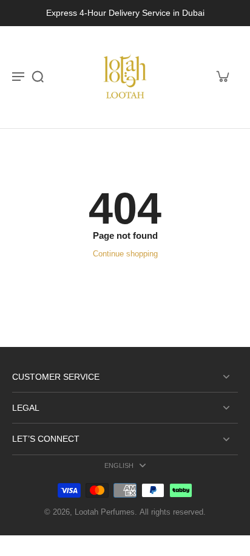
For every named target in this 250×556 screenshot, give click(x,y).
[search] (37, 76)
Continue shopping (125, 254)
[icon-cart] (222, 76)
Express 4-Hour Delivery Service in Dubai (125, 13)
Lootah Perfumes (105, 512)
